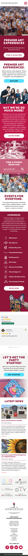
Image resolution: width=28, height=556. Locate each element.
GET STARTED (14, 375)
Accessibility (21, 554)
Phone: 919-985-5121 (14, 524)
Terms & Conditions (8, 554)
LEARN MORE (14, 136)
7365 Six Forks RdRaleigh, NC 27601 (14, 522)
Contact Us (14, 540)
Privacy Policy (15, 554)
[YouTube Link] (21, 547)
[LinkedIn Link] (16, 547)
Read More (4, 436)
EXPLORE (14, 81)
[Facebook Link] (7, 547)
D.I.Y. (14, 533)
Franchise (14, 538)
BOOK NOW (14, 288)
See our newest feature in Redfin (11, 420)
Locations (14, 537)
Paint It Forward (14, 535)
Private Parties (14, 528)
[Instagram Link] (12, 547)
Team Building (14, 531)
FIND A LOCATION (14, 55)
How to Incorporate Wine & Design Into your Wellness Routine (13, 456)
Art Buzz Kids (14, 530)
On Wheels (14, 534)
